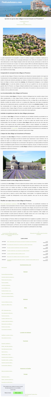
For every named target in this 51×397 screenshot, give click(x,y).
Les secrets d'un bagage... (7, 329)
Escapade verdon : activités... (7, 359)
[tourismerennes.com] (25, 8)
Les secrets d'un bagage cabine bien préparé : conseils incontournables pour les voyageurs (9, 234)
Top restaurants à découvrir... (7, 313)
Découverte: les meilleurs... (7, 323)
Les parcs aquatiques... (6, 285)
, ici (43, 78)
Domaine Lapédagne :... (6, 343)
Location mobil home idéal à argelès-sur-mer (16, 253)
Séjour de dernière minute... (7, 371)
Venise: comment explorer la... (7, 379)
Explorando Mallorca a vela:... (7, 390)
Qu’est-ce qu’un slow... (6, 326)
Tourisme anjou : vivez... (6, 354)
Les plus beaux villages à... (7, 365)
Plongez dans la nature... (6, 387)
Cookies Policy (34, 394)
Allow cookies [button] (18, 392)
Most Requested (28, 394)
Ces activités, (15, 128)
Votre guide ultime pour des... (7, 384)
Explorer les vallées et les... (7, 304)
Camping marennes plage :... (7, 362)
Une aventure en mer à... (6, 337)
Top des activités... (5, 282)
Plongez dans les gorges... (7, 279)
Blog (24, 23)
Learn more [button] (12, 389)
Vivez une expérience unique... (8, 293)
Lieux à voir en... (5, 351)
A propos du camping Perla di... (8, 296)
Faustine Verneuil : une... (6, 290)
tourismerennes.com (25, 21)
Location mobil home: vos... (7, 318)
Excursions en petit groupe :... (7, 382)
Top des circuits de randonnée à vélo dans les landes (17, 247)
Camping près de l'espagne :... (8, 357)
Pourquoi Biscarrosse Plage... (7, 274)
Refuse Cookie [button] (8, 392)
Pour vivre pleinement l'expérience (9, 203)
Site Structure (4, 267)
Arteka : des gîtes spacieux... (7, 346)
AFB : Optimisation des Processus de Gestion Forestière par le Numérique (21, 241)
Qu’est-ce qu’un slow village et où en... (24, 24)
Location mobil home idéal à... (7, 321)
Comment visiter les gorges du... (8, 277)
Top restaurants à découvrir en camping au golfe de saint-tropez (19, 244)
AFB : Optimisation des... (6, 310)
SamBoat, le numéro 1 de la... (7, 335)
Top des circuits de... (6, 315)
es (26, 395)
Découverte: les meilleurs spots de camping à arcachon (38, 234)
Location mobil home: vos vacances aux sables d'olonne (18, 250)
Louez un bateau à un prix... (7, 301)
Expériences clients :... (6, 376)
